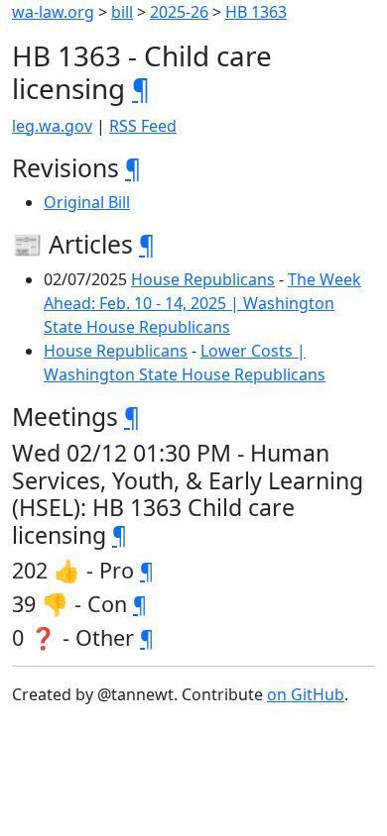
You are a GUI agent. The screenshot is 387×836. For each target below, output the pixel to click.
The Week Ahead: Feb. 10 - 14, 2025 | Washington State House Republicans (202, 303)
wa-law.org (53, 12)
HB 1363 (256, 12)
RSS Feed (143, 126)
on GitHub (305, 694)
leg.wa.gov (52, 126)
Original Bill (87, 202)
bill (122, 12)
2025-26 (179, 12)
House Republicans (203, 279)
